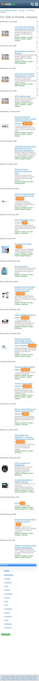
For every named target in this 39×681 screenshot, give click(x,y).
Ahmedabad (8, 594)
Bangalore (8, 575)
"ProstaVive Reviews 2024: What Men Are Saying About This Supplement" (25, 148)
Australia (12, 676)
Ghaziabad (7, 624)
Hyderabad (8, 582)
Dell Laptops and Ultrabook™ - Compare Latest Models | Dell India (24, 437)
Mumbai (7, 579)
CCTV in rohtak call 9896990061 (22, 464)
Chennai (7, 590)
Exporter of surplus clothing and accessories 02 (25, 521)
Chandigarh (8, 609)
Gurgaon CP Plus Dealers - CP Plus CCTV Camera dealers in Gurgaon (25, 289)
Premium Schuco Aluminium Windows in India (23, 171)
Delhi (6, 570)
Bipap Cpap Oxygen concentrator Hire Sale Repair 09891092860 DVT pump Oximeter (25, 342)
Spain (8, 679)
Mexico (18, 679)
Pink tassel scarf (21, 266)
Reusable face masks (23, 244)
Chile (23, 676)
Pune (6, 605)
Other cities (8, 628)
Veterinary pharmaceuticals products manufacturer (25, 547)
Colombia (29, 676)
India (12, 679)
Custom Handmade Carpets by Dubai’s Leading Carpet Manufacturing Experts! (25, 120)
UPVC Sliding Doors (22, 96)
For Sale (21, 10)
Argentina (5, 676)
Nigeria (23, 679)
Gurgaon (7, 597)
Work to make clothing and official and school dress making (25, 411)
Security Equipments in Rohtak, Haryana (24, 481)
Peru (35, 679)
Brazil (18, 676)
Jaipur (6, 601)
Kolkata (6, 612)
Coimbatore (8, 616)
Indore (6, 620)
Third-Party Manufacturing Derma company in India (25, 195)
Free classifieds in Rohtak (8, 10)
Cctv (16, 503)
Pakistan (30, 679)
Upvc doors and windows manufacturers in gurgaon (25, 28)
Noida (6, 586)
